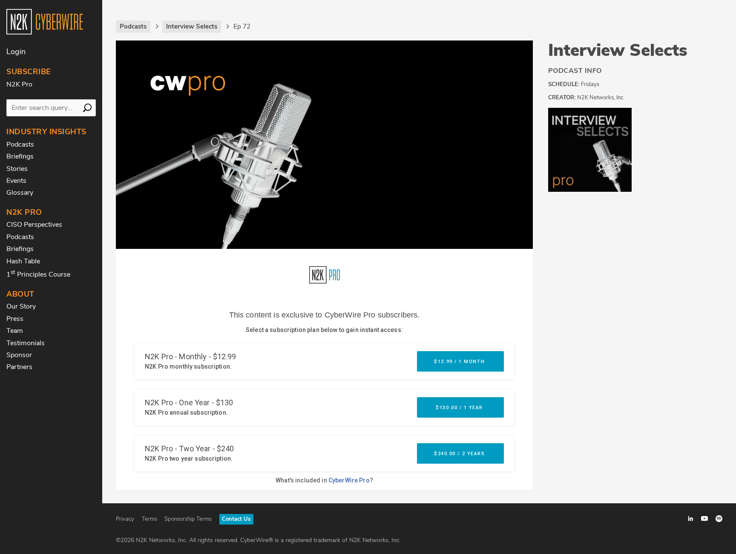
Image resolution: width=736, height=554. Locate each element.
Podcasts (20, 144)
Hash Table (23, 261)
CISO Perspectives (34, 224)
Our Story (21, 306)
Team (14, 330)
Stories (17, 168)
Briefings (20, 156)
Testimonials (25, 343)
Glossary (19, 192)
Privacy (125, 519)
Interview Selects (617, 50)
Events (16, 180)
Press (14, 318)
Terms (149, 519)
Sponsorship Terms (188, 519)
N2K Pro (19, 84)
